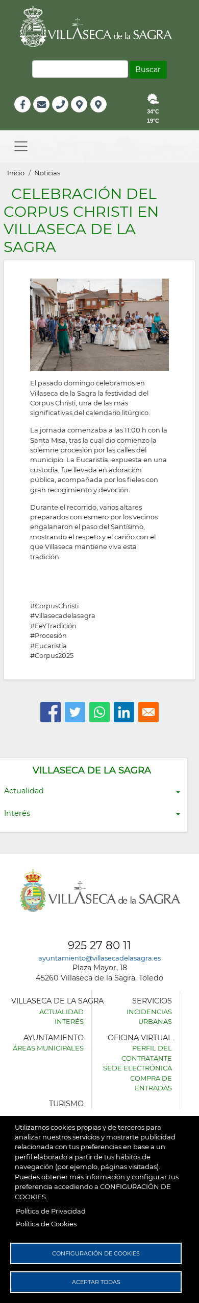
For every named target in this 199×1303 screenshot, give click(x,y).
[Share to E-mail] (148, 712)
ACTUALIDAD (61, 1012)
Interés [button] (17, 813)
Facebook (27, 115)
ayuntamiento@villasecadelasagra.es (99, 958)
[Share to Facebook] (50, 712)
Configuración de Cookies (96, 1253)
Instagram (105, 115)
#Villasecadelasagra (62, 615)
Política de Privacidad (51, 1211)
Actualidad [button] (24, 790)
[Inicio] (99, 26)
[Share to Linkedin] (124, 712)
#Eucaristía (48, 646)
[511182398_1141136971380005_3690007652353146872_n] (99, 324)
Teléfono (64, 115)
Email (42, 115)
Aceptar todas (96, 1282)
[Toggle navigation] (21, 146)
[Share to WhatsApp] (99, 712)
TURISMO (66, 1103)
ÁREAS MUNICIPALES (48, 1048)
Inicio (15, 173)
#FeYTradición (53, 626)
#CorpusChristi (54, 606)
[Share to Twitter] (75, 712)
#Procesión (48, 635)
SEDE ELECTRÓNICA (137, 1068)
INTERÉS (69, 1021)
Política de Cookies (46, 1224)
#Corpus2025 (51, 655)
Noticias (47, 173)
